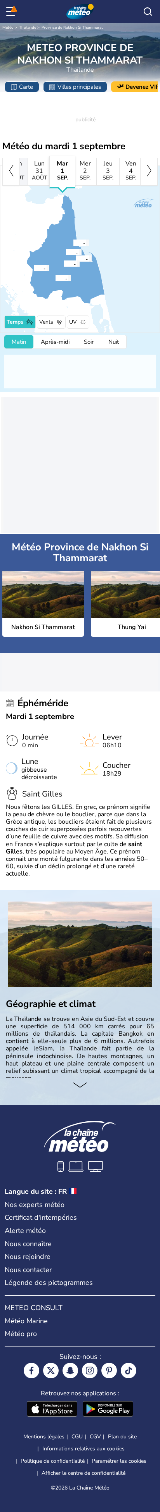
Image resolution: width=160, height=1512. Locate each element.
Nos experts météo (34, 1204)
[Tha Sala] (73, 243)
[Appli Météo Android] (108, 1409)
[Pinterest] (109, 1370)
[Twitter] (51, 1370)
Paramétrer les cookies (119, 1461)
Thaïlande (27, 27)
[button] (78, 258)
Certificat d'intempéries (41, 1217)
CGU (77, 1436)
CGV (95, 1436)
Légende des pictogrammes (49, 1282)
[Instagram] (89, 1370)
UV (73, 322)
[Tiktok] (128, 1370)
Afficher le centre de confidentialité (83, 1473)
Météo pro (21, 1333)
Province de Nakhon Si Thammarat (72, 27)
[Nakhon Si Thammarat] (76, 258)
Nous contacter (28, 1269)
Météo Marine (26, 1321)
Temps (15, 322)
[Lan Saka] (64, 263)
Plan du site (122, 1436)
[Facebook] (31, 1370)
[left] (11, 172)
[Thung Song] (55, 278)
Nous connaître (28, 1243)
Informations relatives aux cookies (83, 1448)
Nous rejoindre (27, 1256)
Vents (46, 322)
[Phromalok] (66, 252)
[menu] (12, 11)
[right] (149, 172)
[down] (80, 1085)
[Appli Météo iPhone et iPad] (52, 1409)
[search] (148, 11)
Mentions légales (43, 1436)
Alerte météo (25, 1230)
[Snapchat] (70, 1370)
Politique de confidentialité (53, 1461)
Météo (8, 27)
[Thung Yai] (33, 268)
